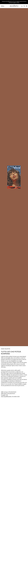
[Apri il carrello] (26, 6)
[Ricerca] (24, 6)
